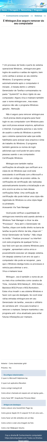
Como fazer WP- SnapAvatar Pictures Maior (18, 398)
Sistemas (38, 16)
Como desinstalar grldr (18, 363)
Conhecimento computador (17, 16)
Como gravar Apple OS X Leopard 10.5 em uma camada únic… (23, 413)
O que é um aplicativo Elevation (14, 383)
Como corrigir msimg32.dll (11, 388)
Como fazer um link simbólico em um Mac (17, 418)
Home (4, 10)
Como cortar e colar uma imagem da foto (17, 423)
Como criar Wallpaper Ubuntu (13, 428)
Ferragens (14, 10)
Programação (40, 10)
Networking (26, 10)
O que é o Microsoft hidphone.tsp (14, 378)
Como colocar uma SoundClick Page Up (17, 408)
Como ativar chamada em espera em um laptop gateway (23, 393)
